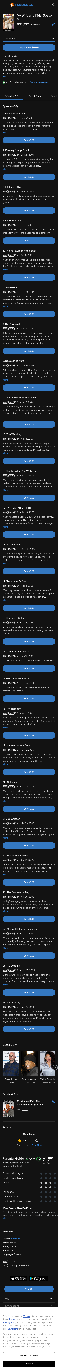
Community (22, 1145)
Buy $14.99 (35, 47)
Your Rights (13, 1329)
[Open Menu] (4, 5)
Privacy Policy (9, 1322)
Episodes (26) (12, 96)
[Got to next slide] (55, 1067)
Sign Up (29, 1289)
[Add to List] (53, 24)
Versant (26, 1316)
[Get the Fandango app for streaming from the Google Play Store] (38, 1279)
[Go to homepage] (22, 5)
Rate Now (37, 1145)
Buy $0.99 (29, 140)
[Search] (54, 5)
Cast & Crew (35, 96)
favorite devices (38, 82)
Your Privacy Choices (29, 1355)
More (5, 76)
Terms (12, 1319)
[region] (29, 1338)
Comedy (15, 1238)
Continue (29, 1363)
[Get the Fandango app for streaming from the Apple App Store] (19, 1279)
